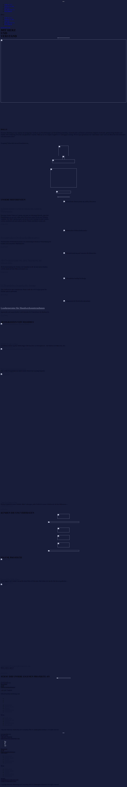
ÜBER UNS (8, 5)
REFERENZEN (9, 10)
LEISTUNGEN (9, 6)
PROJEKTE (8, 11)
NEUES (6, 8)
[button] (63, 15)
